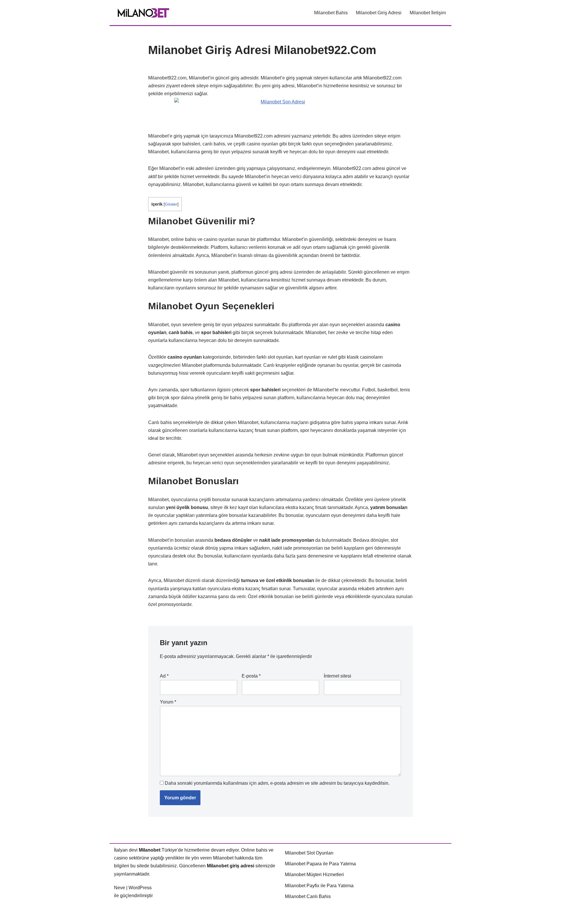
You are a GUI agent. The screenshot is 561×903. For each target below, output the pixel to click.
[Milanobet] (143, 12)
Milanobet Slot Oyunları (309, 852)
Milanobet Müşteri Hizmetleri (314, 874)
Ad (164, 675)
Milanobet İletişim (428, 12)
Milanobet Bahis (331, 12)
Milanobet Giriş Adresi (378, 12)
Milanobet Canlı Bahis (308, 896)
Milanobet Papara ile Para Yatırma (320, 863)
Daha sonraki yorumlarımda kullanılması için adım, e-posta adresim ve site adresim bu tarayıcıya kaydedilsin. (277, 783)
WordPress (140, 887)
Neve (119, 887)
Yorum (168, 701)
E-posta (251, 675)
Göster (171, 204)
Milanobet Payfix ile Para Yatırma (319, 885)
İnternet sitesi (337, 675)
